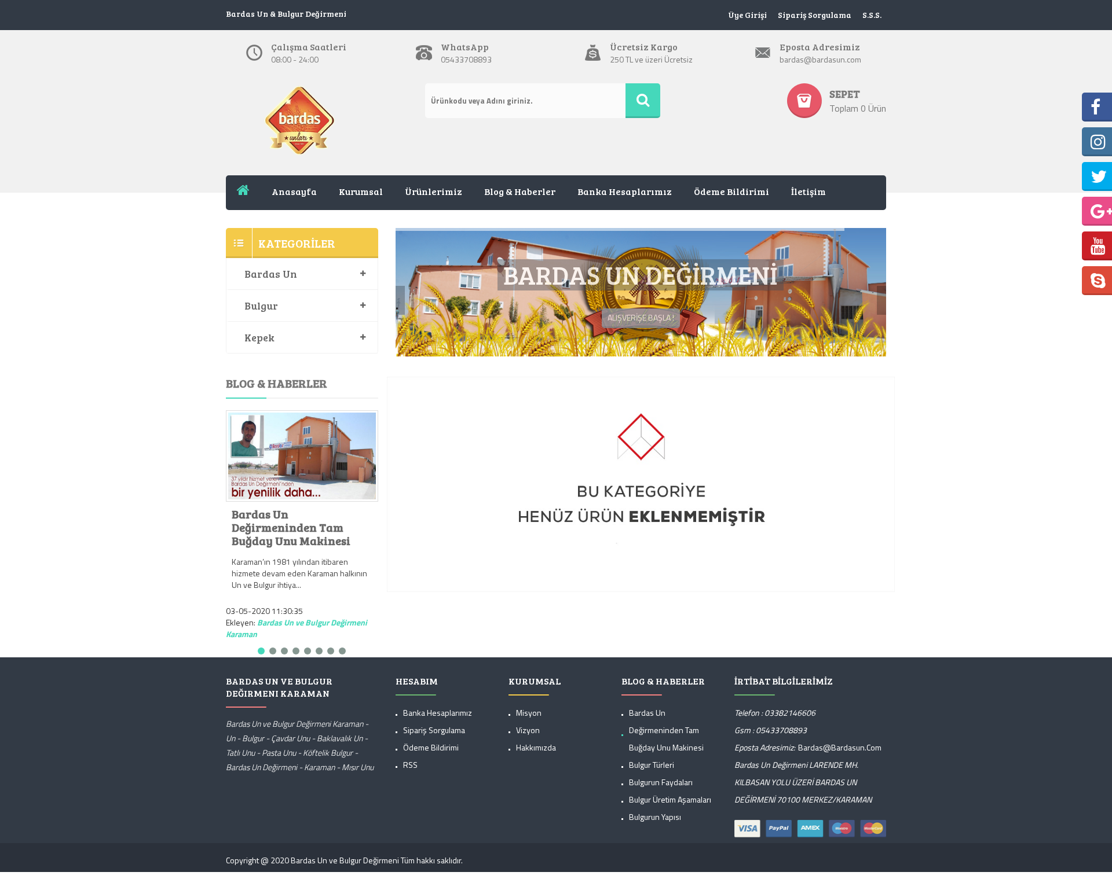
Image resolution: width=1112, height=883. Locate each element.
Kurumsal (361, 191)
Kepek (259, 337)
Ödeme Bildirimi (731, 191)
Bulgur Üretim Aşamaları (670, 808)
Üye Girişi (747, 14)
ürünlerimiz (433, 191)
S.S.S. (871, 14)
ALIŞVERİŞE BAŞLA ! (641, 346)
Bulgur (261, 305)
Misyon (529, 721)
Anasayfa (294, 191)
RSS (410, 773)
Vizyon (528, 739)
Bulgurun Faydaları (661, 791)
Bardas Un (270, 274)
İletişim (808, 191)
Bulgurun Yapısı (655, 825)
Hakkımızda (536, 756)
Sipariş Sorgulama (814, 14)
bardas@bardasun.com (839, 756)
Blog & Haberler (519, 191)
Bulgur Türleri (651, 773)
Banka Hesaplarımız (624, 191)
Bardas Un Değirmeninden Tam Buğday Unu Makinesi (291, 527)
